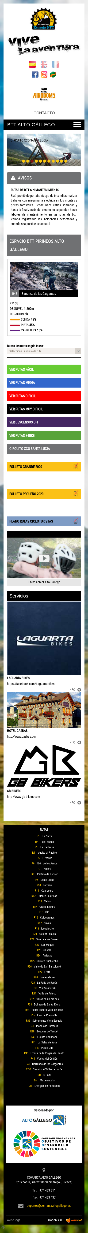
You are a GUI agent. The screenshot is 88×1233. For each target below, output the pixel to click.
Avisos (25, 178)
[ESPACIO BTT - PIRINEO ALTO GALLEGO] (44, 32)
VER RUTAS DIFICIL (22, 395)
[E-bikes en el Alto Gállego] (44, 558)
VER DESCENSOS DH (23, 422)
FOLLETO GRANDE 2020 (25, 466)
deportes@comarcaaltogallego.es (49, 1205)
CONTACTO (44, 113)
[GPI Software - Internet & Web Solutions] (74, 1220)
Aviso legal (14, 1220)
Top (2, 1227)
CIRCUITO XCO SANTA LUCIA (29, 448)
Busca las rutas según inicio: (25, 346)
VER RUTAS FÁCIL (21, 369)
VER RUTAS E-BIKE (21, 435)
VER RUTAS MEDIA (22, 382)
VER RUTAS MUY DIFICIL (26, 409)
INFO (72, 689)
